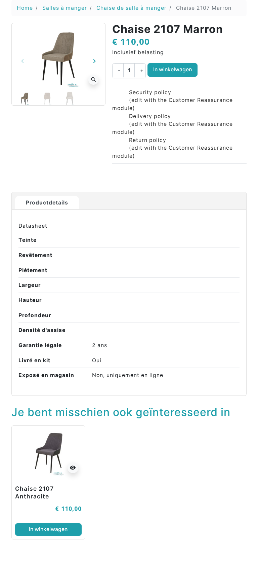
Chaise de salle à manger (131, 8)
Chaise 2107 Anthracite (34, 492)
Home (25, 8)
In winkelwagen (172, 69)
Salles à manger (64, 8)
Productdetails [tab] (47, 202)
